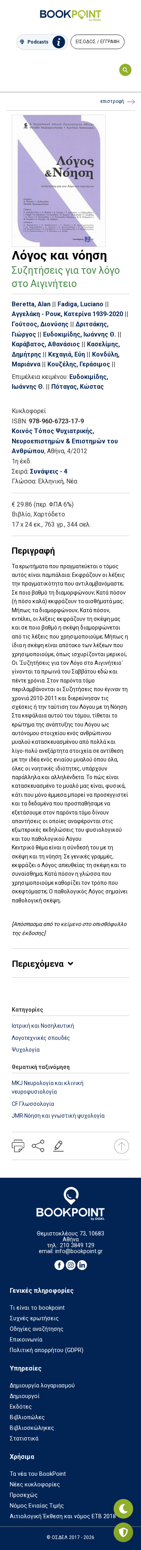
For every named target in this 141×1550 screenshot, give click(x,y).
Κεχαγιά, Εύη (66, 354)
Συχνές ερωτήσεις (34, 1318)
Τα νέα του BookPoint (38, 1474)
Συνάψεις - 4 (48, 471)
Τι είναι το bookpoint (37, 1308)
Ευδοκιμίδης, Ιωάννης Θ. (79, 334)
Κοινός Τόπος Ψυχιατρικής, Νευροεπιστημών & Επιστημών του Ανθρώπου (65, 441)
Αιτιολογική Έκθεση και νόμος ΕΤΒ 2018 (63, 1516)
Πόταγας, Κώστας (77, 386)
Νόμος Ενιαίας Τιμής (37, 1505)
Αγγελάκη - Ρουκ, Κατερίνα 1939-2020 (67, 314)
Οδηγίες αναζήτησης (36, 1329)
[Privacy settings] (123, 1532)
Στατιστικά (24, 1438)
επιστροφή (112, 101)
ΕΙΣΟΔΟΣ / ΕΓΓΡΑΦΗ (97, 41)
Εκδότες (21, 1407)
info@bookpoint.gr (79, 1251)
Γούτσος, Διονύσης (40, 324)
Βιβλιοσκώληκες (32, 1428)
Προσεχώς (24, 1495)
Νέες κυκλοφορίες (35, 1484)
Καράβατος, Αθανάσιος (46, 344)
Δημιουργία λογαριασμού (42, 1385)
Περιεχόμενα (37, 964)
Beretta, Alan (31, 304)
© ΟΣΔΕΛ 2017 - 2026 (70, 1537)
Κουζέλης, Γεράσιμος (78, 364)
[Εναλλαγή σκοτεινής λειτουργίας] (123, 1509)
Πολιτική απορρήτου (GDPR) (46, 1350)
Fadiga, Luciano (80, 304)
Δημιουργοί (25, 1396)
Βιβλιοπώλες (27, 1417)
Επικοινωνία (26, 1339)
